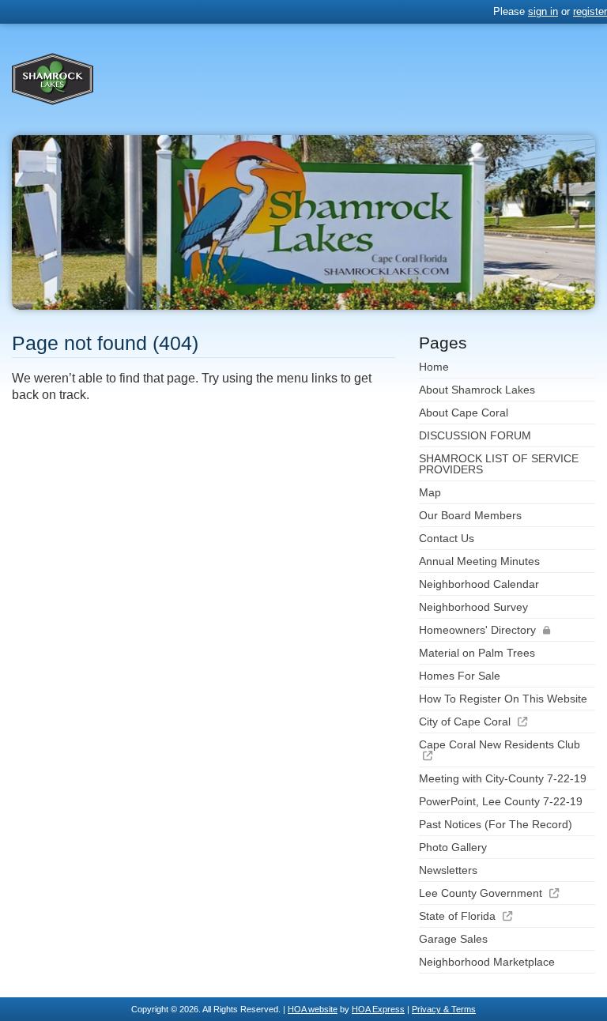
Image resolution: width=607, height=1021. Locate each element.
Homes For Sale (459, 675)
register (590, 11)
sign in (543, 11)
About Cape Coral (463, 412)
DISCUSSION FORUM (475, 435)
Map (430, 492)
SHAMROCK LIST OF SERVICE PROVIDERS (499, 464)
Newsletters (448, 870)
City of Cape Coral (465, 721)
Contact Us (446, 538)
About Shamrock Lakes (477, 389)
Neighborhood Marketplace (487, 961)
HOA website (312, 1009)
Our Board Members (470, 515)
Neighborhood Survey (473, 607)
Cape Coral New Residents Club (499, 744)
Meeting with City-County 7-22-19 (502, 778)
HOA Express (378, 1009)
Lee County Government (480, 893)
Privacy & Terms (444, 1009)
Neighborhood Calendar (479, 584)
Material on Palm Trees (477, 652)
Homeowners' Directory (477, 630)
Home (434, 366)
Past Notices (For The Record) (495, 824)
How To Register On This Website (503, 698)
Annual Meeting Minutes (479, 561)
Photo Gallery (453, 847)
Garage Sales (453, 938)
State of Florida (457, 916)
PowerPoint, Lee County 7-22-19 (500, 801)
